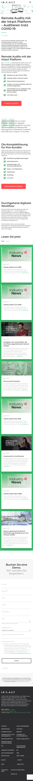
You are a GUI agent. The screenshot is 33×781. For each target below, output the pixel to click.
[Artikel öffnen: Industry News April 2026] (16, 481)
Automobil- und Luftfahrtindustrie (22, 735)
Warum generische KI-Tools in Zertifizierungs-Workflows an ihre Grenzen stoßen (15, 533)
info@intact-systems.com (8, 711)
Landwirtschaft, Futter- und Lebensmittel (8, 735)
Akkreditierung (5, 729)
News (2, 241)
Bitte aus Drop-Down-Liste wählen (10, 623)
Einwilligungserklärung (8, 641)
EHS (2, 746)
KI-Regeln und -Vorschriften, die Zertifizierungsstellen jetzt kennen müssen (16, 344)
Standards (20, 729)
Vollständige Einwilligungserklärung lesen (20, 653)
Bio (17, 750)
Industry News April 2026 (12, 494)
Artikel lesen (25, 273)
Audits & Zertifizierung (23, 726)
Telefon (4, 605)
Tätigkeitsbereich (6, 627)
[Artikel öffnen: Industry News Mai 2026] (16, 406)
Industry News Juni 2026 (12, 267)
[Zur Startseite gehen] (8, 2)
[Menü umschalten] (30, 2)
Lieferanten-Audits (6, 731)
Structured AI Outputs (11, 381)
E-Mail (3, 598)
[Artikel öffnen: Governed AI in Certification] (16, 443)
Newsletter (20, 764)
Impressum (14, 774)
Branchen (19, 731)
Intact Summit (20, 755)
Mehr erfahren (5, 709)
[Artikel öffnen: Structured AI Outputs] (16, 368)
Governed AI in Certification (13, 456)
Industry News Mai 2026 (12, 419)
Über (18, 753)
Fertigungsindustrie (7, 738)
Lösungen (4, 726)
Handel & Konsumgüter (23, 738)
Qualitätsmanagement (7, 753)
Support (19, 760)
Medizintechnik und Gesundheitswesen (6, 742)
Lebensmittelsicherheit (7, 750)
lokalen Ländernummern (22, 681)
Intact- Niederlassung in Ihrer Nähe (20, 712)
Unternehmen (6, 611)
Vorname (4, 584)
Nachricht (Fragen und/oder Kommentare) (13, 634)
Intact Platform (7, 63)
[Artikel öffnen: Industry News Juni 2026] (16, 254)
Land (3, 618)
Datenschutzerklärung (18, 769)
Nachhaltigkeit (5, 755)
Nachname (5, 591)
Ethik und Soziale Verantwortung (21, 746)
